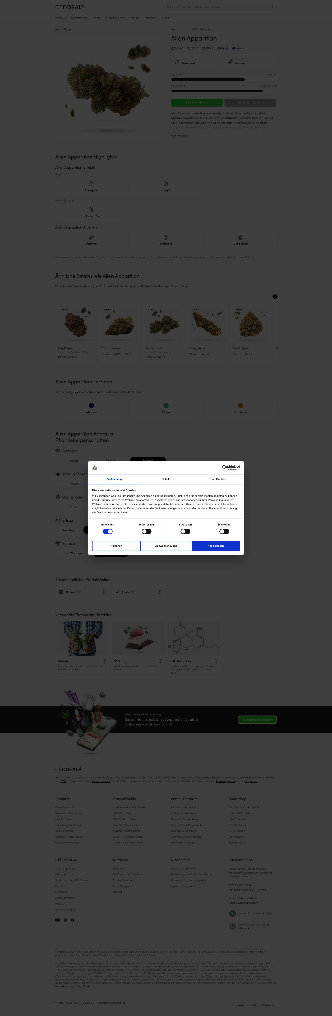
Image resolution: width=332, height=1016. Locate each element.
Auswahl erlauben (166, 545)
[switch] (146, 531)
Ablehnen (116, 545)
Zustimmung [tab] (114, 479)
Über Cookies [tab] (218, 479)
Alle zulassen (216, 545)
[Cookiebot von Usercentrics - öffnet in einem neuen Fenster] (225, 467)
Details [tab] (166, 479)
